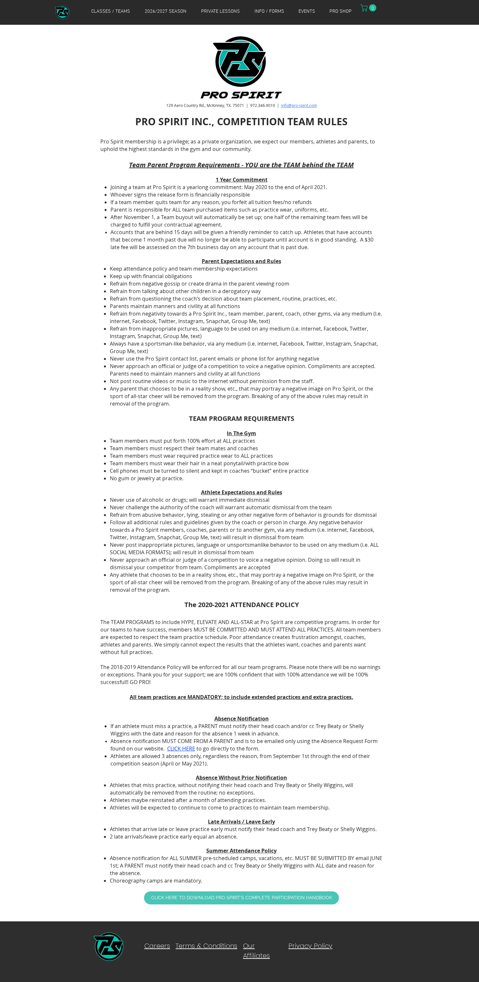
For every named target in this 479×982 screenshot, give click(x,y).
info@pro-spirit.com (299, 105)
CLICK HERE (181, 748)
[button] (110, 11)
